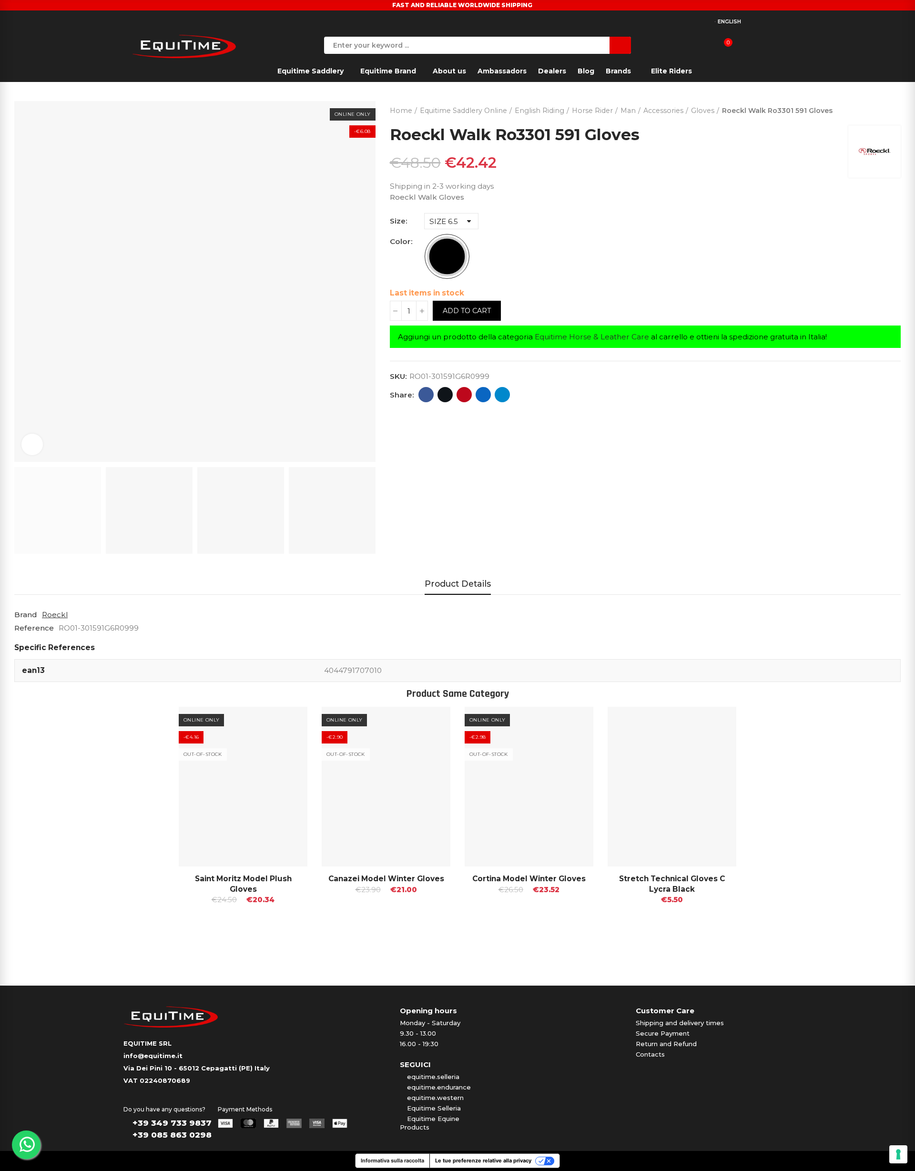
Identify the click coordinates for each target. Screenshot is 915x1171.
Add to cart (467, 310)
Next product (893, 108)
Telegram (502, 394)
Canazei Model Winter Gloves (386, 878)
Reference (34, 627)
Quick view (283, 723)
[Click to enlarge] (32, 444)
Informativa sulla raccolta (392, 1160)
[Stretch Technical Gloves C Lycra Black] (672, 786)
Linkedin (483, 394)
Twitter (445, 394)
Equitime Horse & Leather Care (592, 336)
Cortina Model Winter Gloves (529, 878)
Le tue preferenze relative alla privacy (483, 1160)
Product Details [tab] (458, 584)
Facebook (426, 394)
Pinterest (464, 394)
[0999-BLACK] (447, 256)
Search (620, 45)
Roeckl (55, 614)
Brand (25, 614)
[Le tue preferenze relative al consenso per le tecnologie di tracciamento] (898, 1154)
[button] (152, 829)
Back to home (881, 108)
